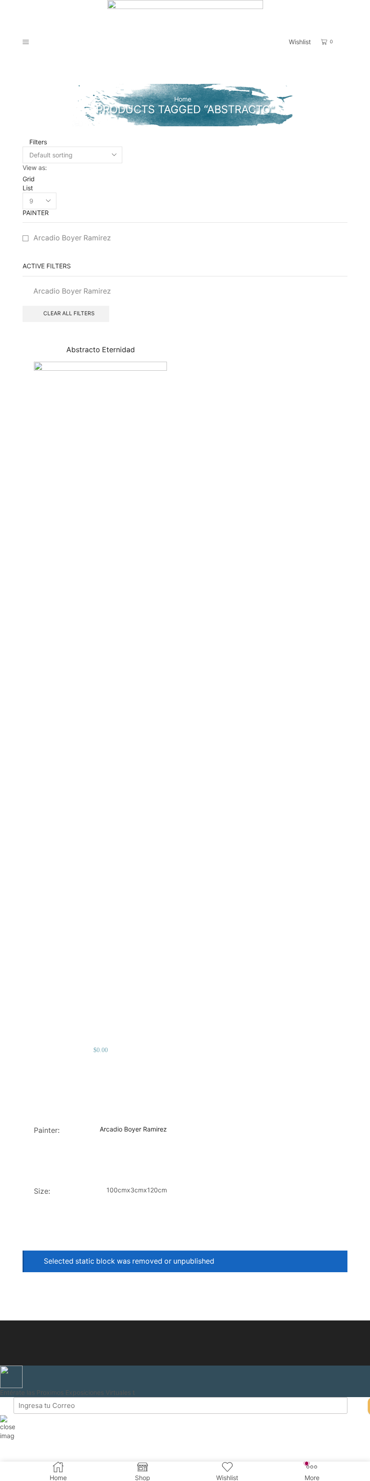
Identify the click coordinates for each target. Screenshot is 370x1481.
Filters (37, 142)
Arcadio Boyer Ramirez (72, 238)
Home (182, 99)
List (28, 188)
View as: (35, 167)
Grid (29, 179)
